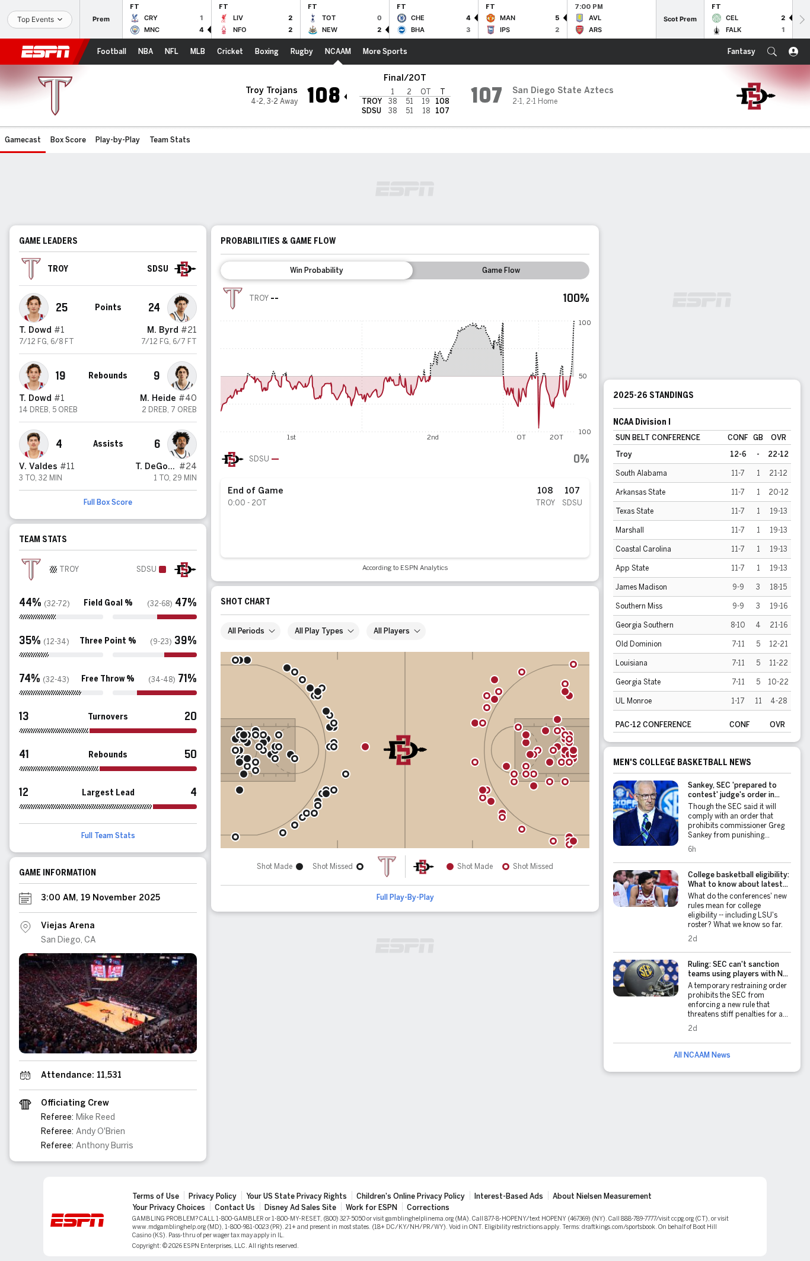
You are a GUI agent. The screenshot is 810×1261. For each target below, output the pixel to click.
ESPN (45, 52)
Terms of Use (155, 1196)
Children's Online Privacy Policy (410, 1196)
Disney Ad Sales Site (300, 1207)
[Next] (801, 19)
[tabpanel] (405, 429)
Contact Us (235, 1207)
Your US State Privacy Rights (296, 1196)
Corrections (428, 1207)
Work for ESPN (371, 1207)
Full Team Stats (108, 836)
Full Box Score (108, 502)
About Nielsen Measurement (602, 1196)
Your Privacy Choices (168, 1207)
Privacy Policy (213, 1196)
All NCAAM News (702, 1055)
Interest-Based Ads (508, 1196)
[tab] (317, 270)
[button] (772, 51)
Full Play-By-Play (405, 897)
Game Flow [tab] (501, 270)
